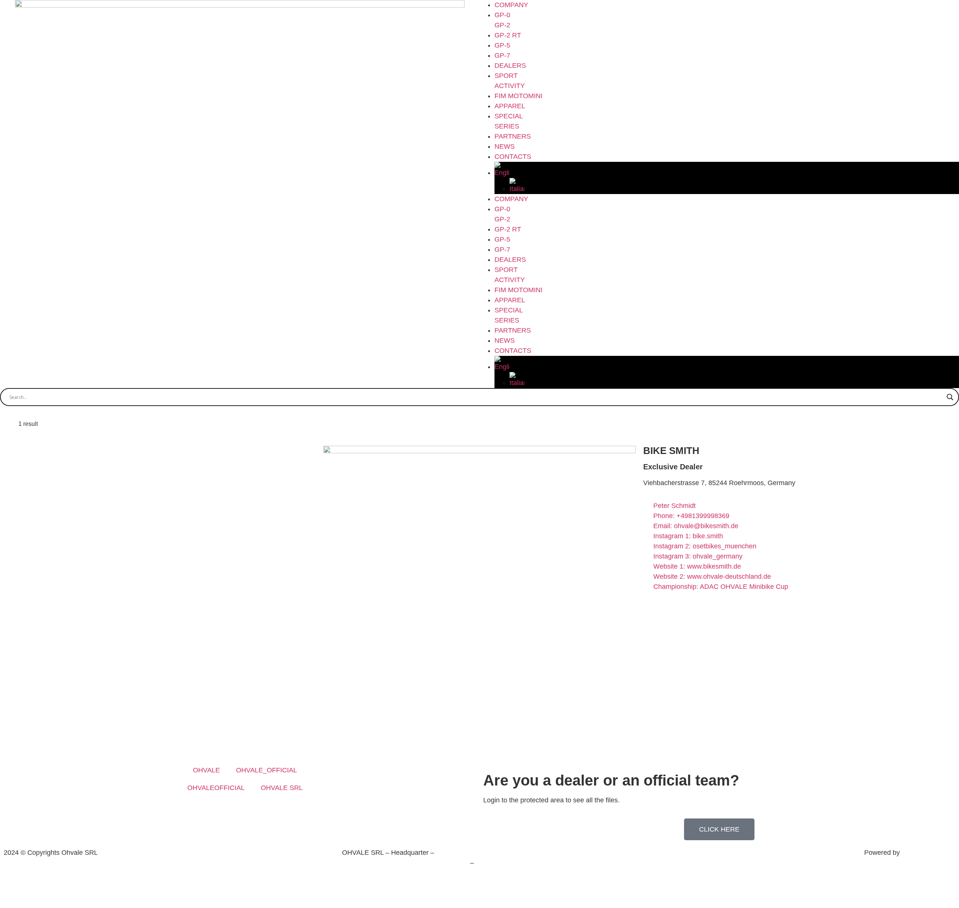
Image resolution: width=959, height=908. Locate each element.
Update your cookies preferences (479, 894)
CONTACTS (512, 156)
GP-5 (502, 45)
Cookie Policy (504, 878)
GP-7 (502, 55)
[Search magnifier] (950, 397)
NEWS (504, 146)
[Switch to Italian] (734, 186)
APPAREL (509, 106)
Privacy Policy (455, 878)
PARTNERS (512, 136)
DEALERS (510, 65)
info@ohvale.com (502, 862)
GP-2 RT (507, 35)
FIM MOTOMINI (518, 96)
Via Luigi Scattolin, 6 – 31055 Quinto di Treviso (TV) (513, 852)
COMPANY (511, 5)
